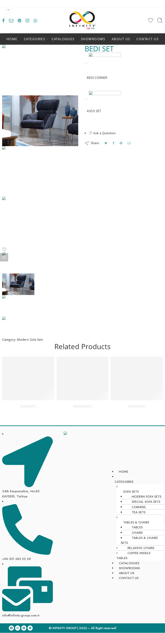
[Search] (160, 20)
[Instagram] (17, 628)
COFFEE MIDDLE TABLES (133, 555)
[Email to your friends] (129, 143)
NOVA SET (136, 406)
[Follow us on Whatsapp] (35, 20)
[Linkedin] (30, 628)
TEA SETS (138, 512)
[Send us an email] (11, 20)
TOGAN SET (82, 406)
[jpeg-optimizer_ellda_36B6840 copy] (40, 171)
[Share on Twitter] (105, 143)
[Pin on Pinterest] (121, 143)
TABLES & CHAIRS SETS (139, 540)
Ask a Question (104, 133)
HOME (11, 39)
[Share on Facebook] (113, 143)
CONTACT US (147, 39)
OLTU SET (28, 406)
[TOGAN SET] (83, 378)
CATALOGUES (63, 39)
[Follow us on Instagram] (27, 20)
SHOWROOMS (93, 39)
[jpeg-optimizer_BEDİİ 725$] (40, 70)
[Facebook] (11, 628)
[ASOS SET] (86, 99)
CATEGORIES (34, 39)
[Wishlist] (4, 250)
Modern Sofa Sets (30, 340)
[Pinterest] (23, 628)
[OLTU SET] (28, 378)
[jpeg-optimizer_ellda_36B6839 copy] (40, 222)
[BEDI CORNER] (86, 63)
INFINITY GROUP (64, 628)
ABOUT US (121, 39)
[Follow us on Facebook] (3, 20)
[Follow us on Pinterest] (19, 20)
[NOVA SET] (137, 378)
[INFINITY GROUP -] (82, 20)
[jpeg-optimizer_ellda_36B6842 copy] (40, 120)
